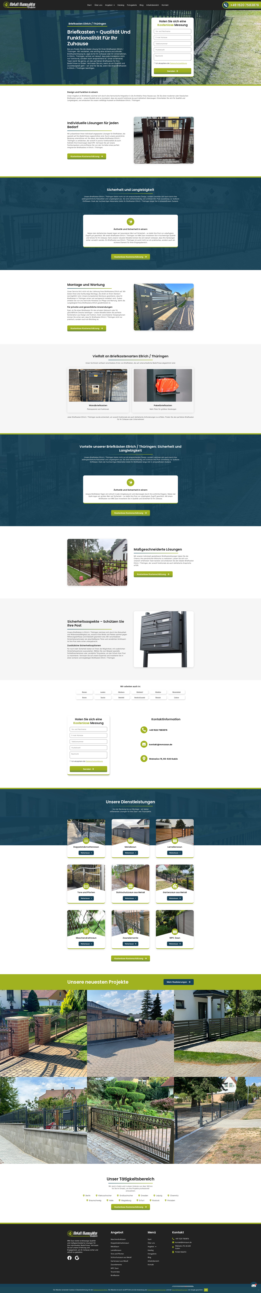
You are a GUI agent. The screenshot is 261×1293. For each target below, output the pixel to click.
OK (206, 1290)
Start (89, 5)
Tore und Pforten (117, 1254)
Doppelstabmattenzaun (120, 1243)
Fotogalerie (132, 5)
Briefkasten (115, 1275)
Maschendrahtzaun (118, 1239)
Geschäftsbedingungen (179, 1290)
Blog (141, 5)
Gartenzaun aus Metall (119, 1261)
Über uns (98, 5)
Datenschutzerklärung (178, 63)
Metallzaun (115, 1246)
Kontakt (165, 5)
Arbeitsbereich (152, 5)
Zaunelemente (116, 1264)
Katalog (121, 5)
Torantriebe (115, 1272)
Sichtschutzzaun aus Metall (121, 1257)
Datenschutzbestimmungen (157, 1290)
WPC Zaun (115, 1268)
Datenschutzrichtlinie (100, 1290)
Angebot (109, 5)
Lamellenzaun (116, 1250)
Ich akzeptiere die (171, 63)
